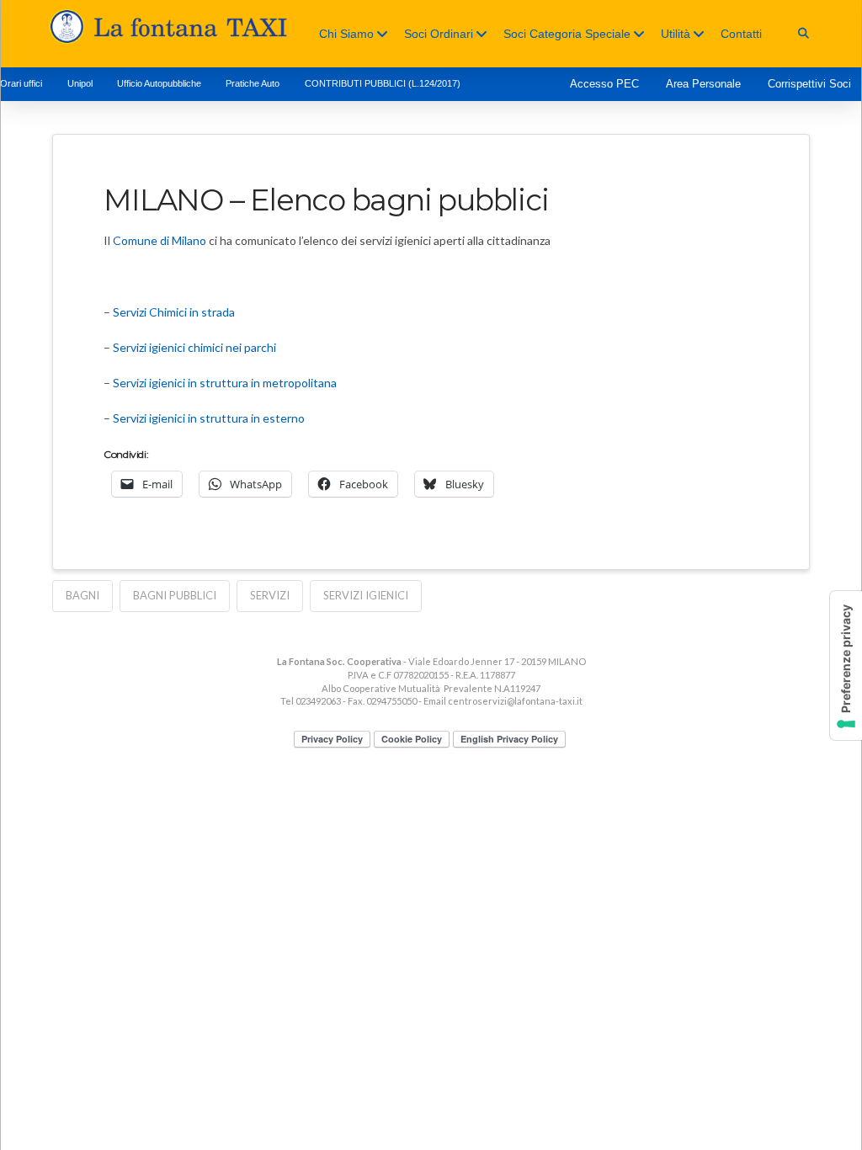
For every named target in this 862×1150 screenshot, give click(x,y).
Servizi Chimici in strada (174, 312)
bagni (82, 595)
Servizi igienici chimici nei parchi (194, 347)
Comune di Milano (159, 240)
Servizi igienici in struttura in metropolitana (225, 382)
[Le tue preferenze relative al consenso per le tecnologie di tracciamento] (846, 665)
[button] (803, 33)
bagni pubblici (174, 595)
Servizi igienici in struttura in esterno (209, 418)
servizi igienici (365, 595)
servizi (270, 595)
